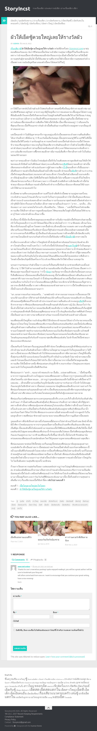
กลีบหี (65, 164)
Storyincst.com (76, 48)
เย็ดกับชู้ (24, 23)
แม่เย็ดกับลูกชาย (23, 697)
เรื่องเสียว (15, 48)
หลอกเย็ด (43, 501)
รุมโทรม (66, 683)
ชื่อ (15, 612)
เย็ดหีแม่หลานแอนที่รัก (21, 537)
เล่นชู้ (13, 508)
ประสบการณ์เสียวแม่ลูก (75, 679)
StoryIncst (17, 8)
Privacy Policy (10, 719)
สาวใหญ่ (35, 501)
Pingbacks (39, 560)
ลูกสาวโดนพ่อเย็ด (11, 686)
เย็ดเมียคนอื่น (55, 505)
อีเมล (55, 612)
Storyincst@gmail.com (22, 722)
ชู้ (17, 501)
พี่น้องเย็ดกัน (16, 683)
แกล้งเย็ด (84, 693)
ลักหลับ (73, 683)
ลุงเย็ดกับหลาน (25, 20)
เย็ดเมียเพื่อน (59, 23)
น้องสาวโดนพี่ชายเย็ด (47, 679)
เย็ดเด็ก (14, 20)
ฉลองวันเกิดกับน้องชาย (48, 539)
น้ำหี (65, 167)
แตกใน (71, 245)
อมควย (50, 686)
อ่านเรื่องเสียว (39, 20)
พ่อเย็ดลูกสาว (52, 683)
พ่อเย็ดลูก (43, 683)
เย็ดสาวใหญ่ (47, 23)
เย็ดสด (13, 505)
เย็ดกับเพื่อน (35, 23)
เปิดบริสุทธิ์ (66, 20)
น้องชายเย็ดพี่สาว (33, 679)
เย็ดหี (40, 505)
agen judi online (24, 566)
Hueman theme (36, 726)
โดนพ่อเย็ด (68, 697)
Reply (20, 582)
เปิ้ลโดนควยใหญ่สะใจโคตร (32, 485)
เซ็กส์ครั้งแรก (53, 501)
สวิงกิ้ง (28, 501)
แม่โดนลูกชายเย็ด (39, 697)
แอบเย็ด (58, 697)
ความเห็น (17, 596)
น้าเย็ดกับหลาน (59, 679)
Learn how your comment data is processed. (65, 657)
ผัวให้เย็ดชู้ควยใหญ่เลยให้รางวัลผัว (36, 489)
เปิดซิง (62, 501)
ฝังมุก (48, 271)
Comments (21, 560)
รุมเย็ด (22, 501)
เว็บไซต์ (16, 621)
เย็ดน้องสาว (25, 690)
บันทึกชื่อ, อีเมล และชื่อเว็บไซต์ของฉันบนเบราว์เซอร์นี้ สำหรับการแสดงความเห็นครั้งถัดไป (50, 630)
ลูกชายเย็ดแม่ (82, 682)
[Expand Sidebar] (4, 20)
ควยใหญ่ (21, 679)
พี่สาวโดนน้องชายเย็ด (28, 683)
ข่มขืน (14, 679)
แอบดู (50, 697)
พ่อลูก (37, 683)
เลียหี (73, 171)
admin (16, 43)
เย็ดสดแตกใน (22, 505)
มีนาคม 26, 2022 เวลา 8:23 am (43, 566)
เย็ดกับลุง (86, 501)
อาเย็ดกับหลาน (53, 20)
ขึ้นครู (8, 679)
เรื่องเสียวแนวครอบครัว (80, 505)
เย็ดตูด (18, 690)
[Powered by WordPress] (15, 726)
